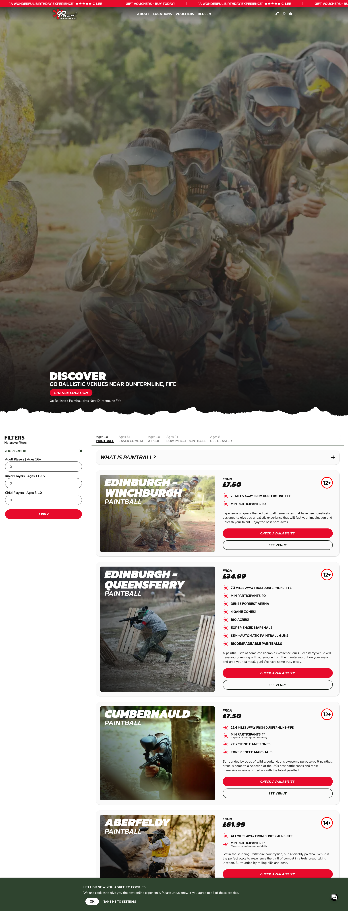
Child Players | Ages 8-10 (23, 493)
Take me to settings (119, 901)
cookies (232, 892)
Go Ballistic (58, 401)
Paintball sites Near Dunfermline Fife (95, 401)
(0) (294, 14)
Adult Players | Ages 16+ (23, 459)
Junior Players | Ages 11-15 (25, 476)
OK (92, 901)
